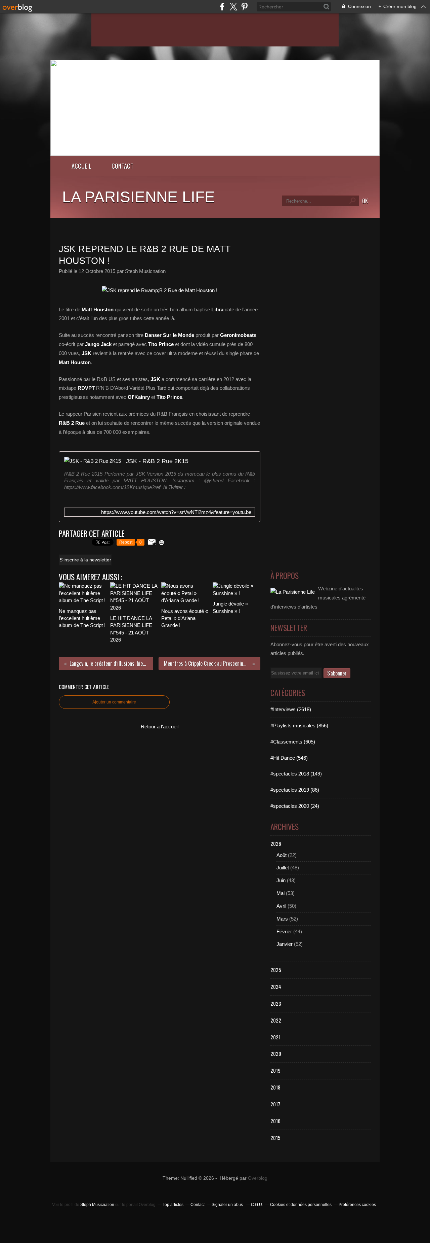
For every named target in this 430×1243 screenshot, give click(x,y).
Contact (122, 165)
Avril (281, 906)
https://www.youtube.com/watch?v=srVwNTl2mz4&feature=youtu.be (176, 512)
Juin (281, 880)
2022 (275, 1020)
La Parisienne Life (138, 197)
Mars (282, 919)
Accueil (81, 165)
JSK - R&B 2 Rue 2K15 (157, 460)
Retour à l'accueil (159, 726)
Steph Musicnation (97, 1204)
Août (281, 855)
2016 (275, 1121)
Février (284, 931)
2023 (275, 1003)
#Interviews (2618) (290, 709)
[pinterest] (244, 6)
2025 (275, 969)
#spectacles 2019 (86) (294, 790)
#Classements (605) (292, 742)
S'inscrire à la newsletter (85, 559)
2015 (275, 1137)
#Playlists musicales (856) (299, 725)
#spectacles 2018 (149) (296, 773)
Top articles (173, 1204)
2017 (275, 1104)
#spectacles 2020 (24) (294, 806)
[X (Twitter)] (233, 6)
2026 (275, 843)
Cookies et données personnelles (301, 1204)
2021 (275, 1037)
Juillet (282, 867)
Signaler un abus (228, 1204)
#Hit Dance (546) (289, 758)
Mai (280, 893)
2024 (275, 986)
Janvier (284, 944)
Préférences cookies (357, 1204)
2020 (275, 1053)
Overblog (257, 1178)
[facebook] (222, 6)
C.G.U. (257, 1204)
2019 (275, 1070)
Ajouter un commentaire (114, 702)
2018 (275, 1087)
